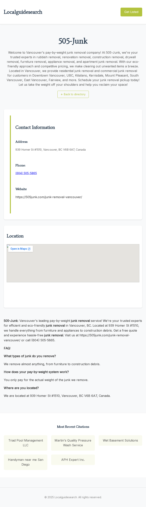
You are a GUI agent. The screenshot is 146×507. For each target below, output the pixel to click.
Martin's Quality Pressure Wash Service (73, 442)
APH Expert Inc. (73, 460)
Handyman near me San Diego (25, 462)
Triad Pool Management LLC (25, 442)
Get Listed (131, 12)
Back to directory (73, 94)
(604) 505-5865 (26, 173)
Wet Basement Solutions (120, 440)
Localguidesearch (23, 12)
